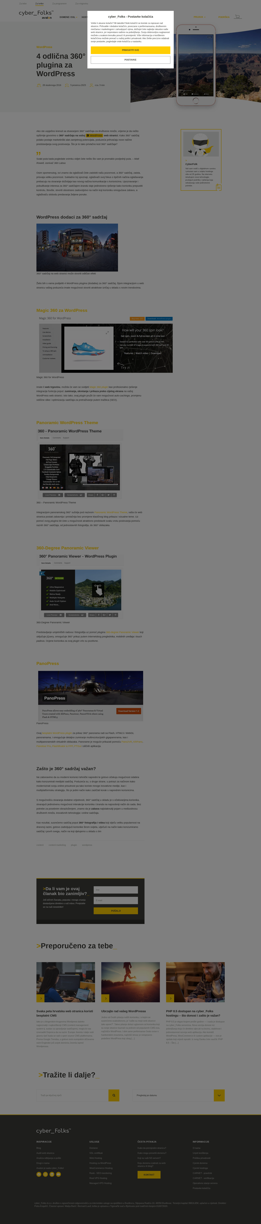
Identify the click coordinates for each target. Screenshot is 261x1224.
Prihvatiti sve (130, 50)
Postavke (130, 60)
